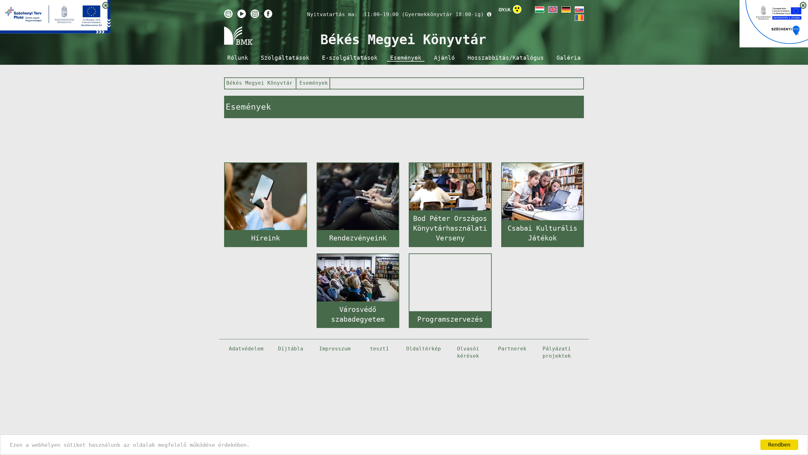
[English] (552, 9)
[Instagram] (255, 13)
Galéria (568, 58)
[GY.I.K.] (505, 9)
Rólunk (237, 58)
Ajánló (444, 58)
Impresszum (335, 349)
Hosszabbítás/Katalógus (505, 58)
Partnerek (512, 349)
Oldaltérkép (423, 349)
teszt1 (379, 349)
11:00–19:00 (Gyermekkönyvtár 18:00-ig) (424, 14)
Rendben (779, 444)
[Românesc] (579, 18)
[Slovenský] (579, 9)
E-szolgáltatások (349, 58)
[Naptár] (228, 13)
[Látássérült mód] (517, 10)
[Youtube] (241, 13)
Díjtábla (290, 349)
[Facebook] (268, 13)
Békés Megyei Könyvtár (259, 83)
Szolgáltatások (285, 58)
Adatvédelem (246, 349)
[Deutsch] (566, 9)
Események (405, 58)
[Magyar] (539, 9)
